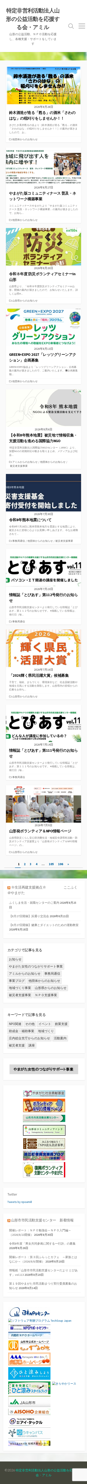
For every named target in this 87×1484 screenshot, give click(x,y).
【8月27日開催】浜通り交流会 (29, 916)
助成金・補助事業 (21, 1031)
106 (60, 864)
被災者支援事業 (19, 465)
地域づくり (46, 1031)
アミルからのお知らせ (25, 461)
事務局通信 (18, 540)
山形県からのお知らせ (25, 300)
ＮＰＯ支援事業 (46, 995)
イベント (44, 1024)
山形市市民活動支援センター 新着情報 (42, 1220)
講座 (32, 1045)
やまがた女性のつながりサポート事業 (36, 966)
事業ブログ (17, 981)
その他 (30, 1024)
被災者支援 (17, 1045)
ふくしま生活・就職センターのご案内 (34, 903)
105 (51, 864)
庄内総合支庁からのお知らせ (29, 1038)
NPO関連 (15, 1024)
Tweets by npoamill (19, 1202)
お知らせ (15, 959)
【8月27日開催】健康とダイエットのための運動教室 (44, 925)
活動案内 (60, 1038)
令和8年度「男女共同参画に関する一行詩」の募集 (42, 1243)
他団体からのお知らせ (25, 139)
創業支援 (61, 1024)
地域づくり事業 (20, 988)
